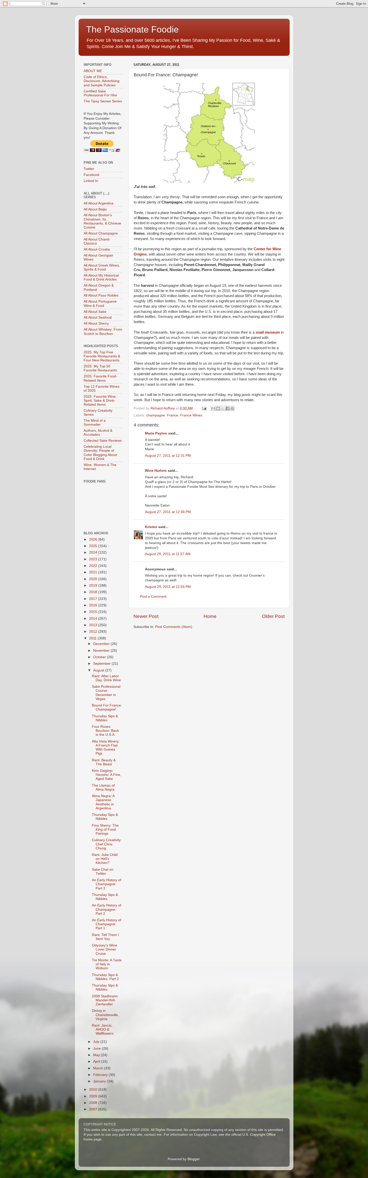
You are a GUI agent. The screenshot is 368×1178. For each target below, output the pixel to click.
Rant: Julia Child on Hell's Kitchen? (105, 859)
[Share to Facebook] (227, 408)
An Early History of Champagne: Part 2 (106, 909)
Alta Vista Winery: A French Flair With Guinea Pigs (106, 748)
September (102, 663)
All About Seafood (98, 317)
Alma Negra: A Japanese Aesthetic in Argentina (103, 802)
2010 (93, 1089)
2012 (93, 631)
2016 (93, 605)
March (98, 1068)
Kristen (151, 527)
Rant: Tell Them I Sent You (105, 937)
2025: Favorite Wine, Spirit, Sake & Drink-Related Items (100, 400)
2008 (93, 1103)
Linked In (91, 181)
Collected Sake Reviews (103, 440)
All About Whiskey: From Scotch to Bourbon (103, 331)
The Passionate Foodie (132, 29)
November (102, 650)
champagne (155, 415)
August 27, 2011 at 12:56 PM (168, 512)
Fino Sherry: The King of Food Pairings (105, 829)
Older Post (273, 616)
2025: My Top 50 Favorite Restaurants (100, 368)
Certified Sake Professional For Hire (100, 93)
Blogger (194, 1159)
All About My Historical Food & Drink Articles (101, 277)
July (96, 1042)
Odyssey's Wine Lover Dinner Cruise (104, 949)
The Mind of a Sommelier (95, 422)
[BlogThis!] (218, 408)
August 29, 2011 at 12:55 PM (168, 587)
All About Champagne (101, 233)
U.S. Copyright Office (259, 1134)
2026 (93, 539)
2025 (93, 546)
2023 (93, 559)
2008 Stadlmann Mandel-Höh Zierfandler (105, 1000)
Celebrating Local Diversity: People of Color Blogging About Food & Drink (100, 453)
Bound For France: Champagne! (107, 707)
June (97, 1048)
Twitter (89, 169)
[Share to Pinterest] (232, 408)
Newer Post (145, 616)
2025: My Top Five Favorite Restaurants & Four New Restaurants (102, 356)
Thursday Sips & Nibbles (105, 718)
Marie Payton (156, 433)
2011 (93, 638)
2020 (93, 579)
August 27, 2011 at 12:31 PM (168, 455)
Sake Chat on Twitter (102, 871)
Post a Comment (153, 596)
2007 (93, 1109)
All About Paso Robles (101, 295)
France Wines (191, 415)
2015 (93, 612)
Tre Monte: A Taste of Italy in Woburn (107, 964)
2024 (93, 552)
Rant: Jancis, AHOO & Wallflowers (102, 1029)
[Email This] (213, 408)
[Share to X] (222, 408)
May (97, 1055)
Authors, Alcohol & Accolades (98, 432)
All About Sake (95, 312)
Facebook (91, 175)
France (172, 415)
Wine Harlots (156, 471)
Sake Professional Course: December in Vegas (106, 693)
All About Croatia (97, 249)
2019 (93, 585)
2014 (93, 618)
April (97, 1061)
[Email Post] (204, 408)
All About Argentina (98, 203)
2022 (93, 566)
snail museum (268, 332)
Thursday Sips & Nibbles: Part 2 (105, 977)
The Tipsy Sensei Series (103, 101)
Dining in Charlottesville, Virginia (105, 1015)
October (100, 657)
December (102, 644)
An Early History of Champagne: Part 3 (106, 884)
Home (210, 616)
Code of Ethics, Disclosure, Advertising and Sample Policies (101, 81)
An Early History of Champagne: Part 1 (106, 924)
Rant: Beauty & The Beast (104, 762)
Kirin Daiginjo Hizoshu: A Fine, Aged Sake (106, 775)
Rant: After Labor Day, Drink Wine (106, 678)
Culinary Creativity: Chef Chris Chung (107, 844)
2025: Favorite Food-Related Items (100, 378)
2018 (93, 592)
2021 (93, 572)
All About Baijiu (95, 209)
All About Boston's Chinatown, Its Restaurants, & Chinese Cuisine (102, 221)
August (99, 670)
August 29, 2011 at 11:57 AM (168, 554)
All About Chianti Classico (96, 241)
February (101, 1075)
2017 (93, 599)
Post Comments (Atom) (173, 627)
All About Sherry (96, 323)
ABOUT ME (93, 71)
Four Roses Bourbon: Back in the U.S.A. (105, 731)
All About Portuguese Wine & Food (100, 303)
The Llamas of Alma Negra (103, 787)
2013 (93, 625)
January (100, 1081)
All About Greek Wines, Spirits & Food (102, 267)
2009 (93, 1096)
